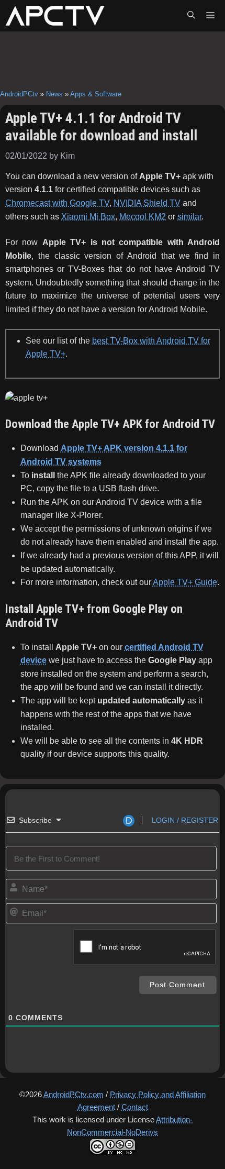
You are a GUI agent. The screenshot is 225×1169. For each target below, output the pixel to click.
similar (189, 216)
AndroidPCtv (19, 94)
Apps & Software (95, 94)
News (54, 94)
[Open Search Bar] (191, 15)
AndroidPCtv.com (73, 1094)
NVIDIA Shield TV (147, 202)
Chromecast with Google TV (57, 202)
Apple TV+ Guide (185, 582)
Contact (134, 1106)
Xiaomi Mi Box (88, 216)
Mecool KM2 (142, 216)
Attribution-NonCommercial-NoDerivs (130, 1126)
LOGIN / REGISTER (184, 820)
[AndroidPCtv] (55, 15)
